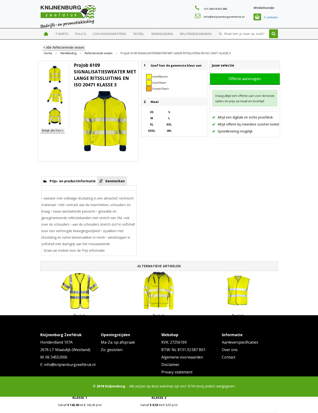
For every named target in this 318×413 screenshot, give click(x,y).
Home (46, 33)
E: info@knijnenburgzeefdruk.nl (67, 364)
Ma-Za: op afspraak (118, 342)
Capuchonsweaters (109, 34)
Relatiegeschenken (196, 34)
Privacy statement (177, 372)
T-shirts (61, 34)
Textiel (138, 34)
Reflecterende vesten (98, 53)
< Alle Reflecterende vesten (63, 47)
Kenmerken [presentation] (115, 181)
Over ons (230, 349)
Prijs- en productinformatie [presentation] (73, 181)
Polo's (80, 34)
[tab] (69, 181)
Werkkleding (162, 34)
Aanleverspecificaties (240, 342)
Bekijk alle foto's (52, 130)
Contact (228, 357)
